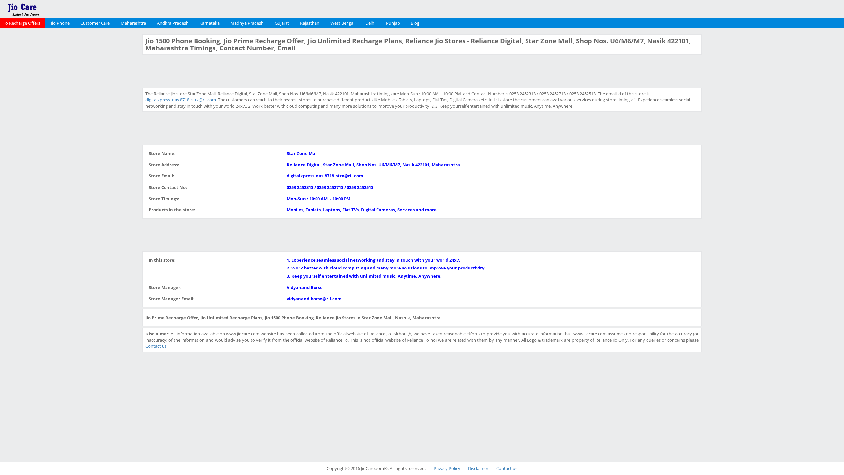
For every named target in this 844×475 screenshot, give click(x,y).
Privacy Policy (447, 468)
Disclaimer (478, 468)
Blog (415, 23)
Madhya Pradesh (247, 23)
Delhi (370, 23)
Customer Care (95, 23)
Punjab (393, 23)
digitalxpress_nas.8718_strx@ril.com (180, 100)
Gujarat (282, 23)
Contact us (155, 346)
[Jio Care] (46, 8)
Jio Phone (60, 23)
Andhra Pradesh (173, 23)
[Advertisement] (70, 133)
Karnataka (209, 23)
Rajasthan (309, 23)
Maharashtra (133, 23)
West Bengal (342, 23)
